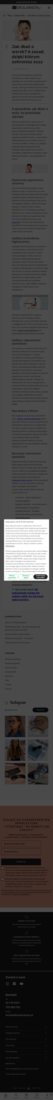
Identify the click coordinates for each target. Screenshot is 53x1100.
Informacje (10, 546)
